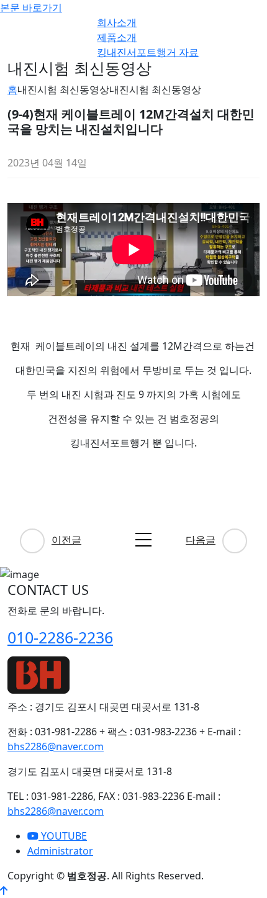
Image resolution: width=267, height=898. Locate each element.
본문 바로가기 (31, 7)
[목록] (143, 539)
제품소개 (117, 37)
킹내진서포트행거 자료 (148, 52)
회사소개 (117, 22)
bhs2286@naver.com (55, 746)
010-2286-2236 (60, 637)
